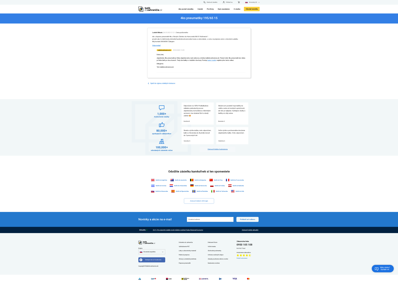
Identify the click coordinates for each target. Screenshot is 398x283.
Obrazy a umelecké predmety (187, 259)
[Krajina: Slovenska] (152, 191)
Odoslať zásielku (252, 9)
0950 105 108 (244, 244)
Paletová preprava (184, 255)
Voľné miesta (212, 246)
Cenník (200, 9)
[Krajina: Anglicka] (152, 180)
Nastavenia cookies (214, 263)
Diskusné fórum (212, 242)
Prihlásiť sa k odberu (247, 219)
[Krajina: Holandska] (171, 185)
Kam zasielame (224, 9)
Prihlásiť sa (229, 2)
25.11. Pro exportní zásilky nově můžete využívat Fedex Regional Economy (178, 230)
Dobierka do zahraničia (186, 242)
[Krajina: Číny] (211, 180)
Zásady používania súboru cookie (218, 259)
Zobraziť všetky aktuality (250, 230)
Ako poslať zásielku (185, 9)
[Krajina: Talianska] (213, 191)
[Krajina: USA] (232, 191)
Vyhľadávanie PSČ (184, 246)
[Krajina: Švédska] (193, 191)
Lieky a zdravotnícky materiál (187, 250)
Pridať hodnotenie (242, 258)
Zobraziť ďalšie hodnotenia (218, 149)
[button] (147, 251)
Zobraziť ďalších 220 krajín (199, 201)
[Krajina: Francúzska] (227, 180)
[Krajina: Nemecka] (192, 185)
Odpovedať (156, 46)
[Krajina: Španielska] (173, 191)
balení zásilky (211, 60)
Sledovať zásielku (212, 2)
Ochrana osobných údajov (215, 255)
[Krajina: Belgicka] (191, 180)
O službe (237, 9)
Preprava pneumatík (185, 263)
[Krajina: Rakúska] (230, 185)
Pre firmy (210, 9)
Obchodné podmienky (214, 250)
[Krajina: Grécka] (153, 185)
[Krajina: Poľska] (212, 185)
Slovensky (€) (253, 2)
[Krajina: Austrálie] (172, 180)
